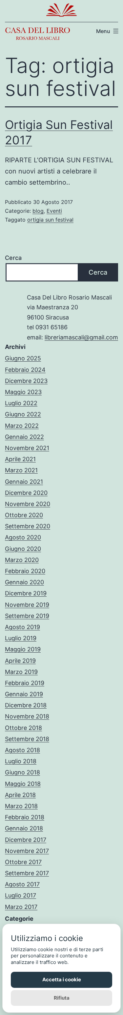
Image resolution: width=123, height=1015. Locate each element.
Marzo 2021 (21, 470)
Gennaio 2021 (24, 481)
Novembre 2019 (27, 604)
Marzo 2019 (21, 671)
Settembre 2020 (27, 526)
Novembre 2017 (27, 850)
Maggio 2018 (23, 783)
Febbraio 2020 (25, 571)
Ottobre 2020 (24, 515)
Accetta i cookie (61, 979)
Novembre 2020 (27, 503)
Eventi (54, 211)
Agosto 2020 (23, 537)
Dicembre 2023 (26, 380)
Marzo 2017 (21, 906)
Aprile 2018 (20, 794)
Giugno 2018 (22, 772)
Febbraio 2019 (24, 683)
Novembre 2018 (27, 716)
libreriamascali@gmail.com (81, 337)
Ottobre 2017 (23, 862)
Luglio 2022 (21, 403)
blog (38, 211)
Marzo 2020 (22, 559)
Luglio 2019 (20, 638)
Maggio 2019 (23, 649)
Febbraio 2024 (25, 369)
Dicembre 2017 (25, 839)
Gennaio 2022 (24, 436)
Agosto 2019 (22, 627)
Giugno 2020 (23, 548)
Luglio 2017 (20, 895)
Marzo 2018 (21, 806)
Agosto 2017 (22, 884)
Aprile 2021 (20, 459)
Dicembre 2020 (26, 492)
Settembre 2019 (27, 615)
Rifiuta (62, 998)
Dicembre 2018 (26, 705)
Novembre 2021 (27, 447)
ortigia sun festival (50, 219)
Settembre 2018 (27, 738)
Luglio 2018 (20, 761)
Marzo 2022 (22, 425)
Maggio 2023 (23, 392)
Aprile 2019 (20, 660)
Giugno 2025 (23, 358)
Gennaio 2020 (24, 582)
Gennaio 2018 (24, 828)
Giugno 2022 (23, 414)
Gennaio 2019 (24, 694)
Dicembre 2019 (26, 593)
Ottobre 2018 (23, 727)
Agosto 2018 (22, 750)
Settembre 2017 (27, 873)
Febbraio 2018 (24, 817)
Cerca (13, 257)
